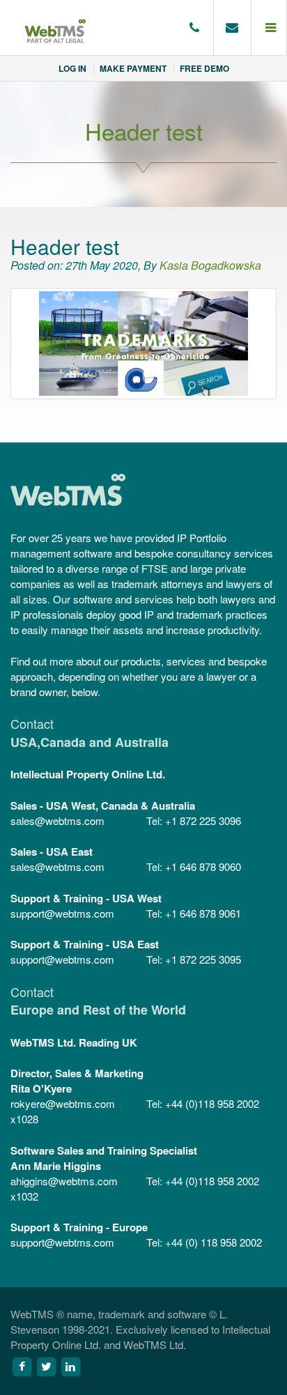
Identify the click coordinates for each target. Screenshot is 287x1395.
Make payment (133, 68)
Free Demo (204, 68)
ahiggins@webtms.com (64, 1180)
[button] (269, 28)
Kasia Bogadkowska (210, 265)
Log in (72, 68)
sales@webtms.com (57, 820)
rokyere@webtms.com (62, 1103)
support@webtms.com (62, 913)
